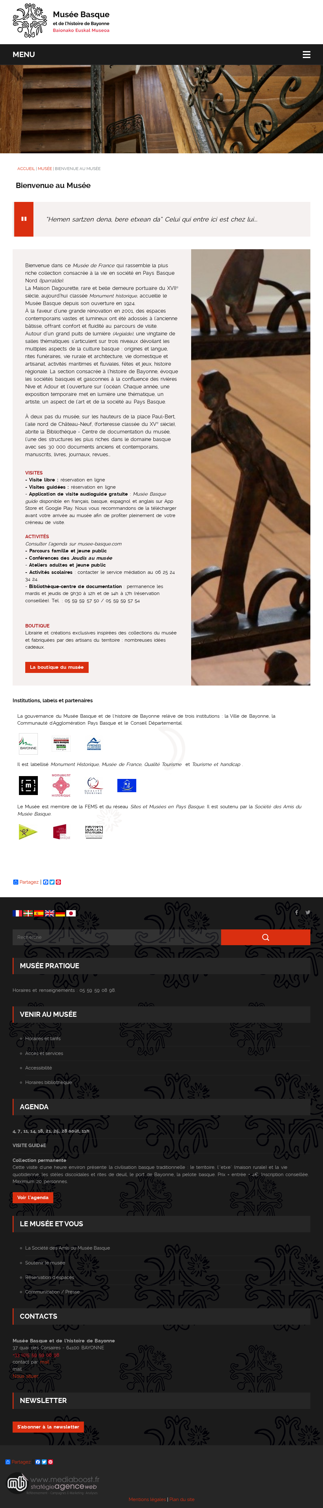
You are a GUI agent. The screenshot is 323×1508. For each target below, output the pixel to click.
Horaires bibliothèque (48, 1082)
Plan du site (182, 1499)
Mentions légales (147, 1499)
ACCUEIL (26, 168)
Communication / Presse (52, 1292)
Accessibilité (38, 1068)
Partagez (29, 882)
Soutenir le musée (45, 1263)
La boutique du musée (57, 667)
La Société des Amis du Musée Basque (67, 1248)
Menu (24, 54)
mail (44, 1362)
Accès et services (44, 1053)
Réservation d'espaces (49, 1277)
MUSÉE (45, 168)
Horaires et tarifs (43, 1038)
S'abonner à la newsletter (48, 1427)
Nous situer (25, 1376)
